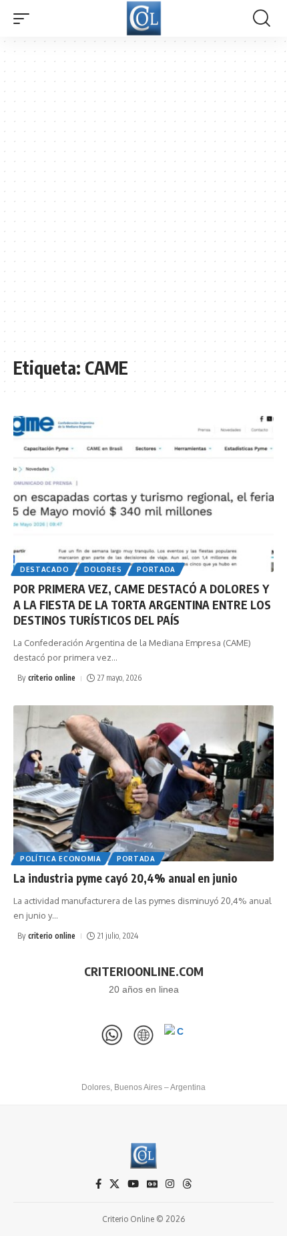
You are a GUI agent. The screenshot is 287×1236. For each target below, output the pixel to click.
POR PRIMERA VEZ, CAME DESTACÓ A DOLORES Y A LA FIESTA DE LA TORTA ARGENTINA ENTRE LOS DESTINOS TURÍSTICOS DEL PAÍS (142, 604)
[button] (24, 18)
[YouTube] (133, 1184)
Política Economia (60, 859)
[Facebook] (98, 1184)
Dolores (102, 569)
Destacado (44, 569)
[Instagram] (170, 1184)
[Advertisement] (143, 203)
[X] (114, 1184)
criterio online (51, 678)
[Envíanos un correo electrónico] (175, 1034)
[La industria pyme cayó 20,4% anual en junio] (143, 783)
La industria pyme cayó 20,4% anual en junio (125, 878)
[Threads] (187, 1184)
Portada (156, 569)
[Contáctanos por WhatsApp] (112, 1034)
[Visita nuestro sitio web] (143, 1034)
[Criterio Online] (143, 18)
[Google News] (152, 1184)
